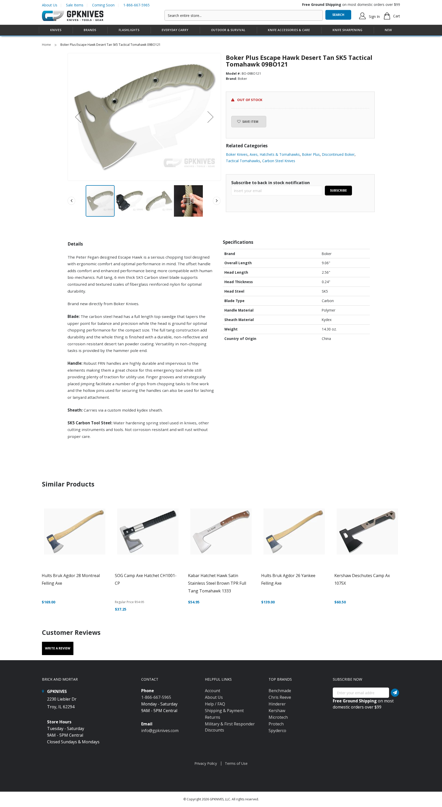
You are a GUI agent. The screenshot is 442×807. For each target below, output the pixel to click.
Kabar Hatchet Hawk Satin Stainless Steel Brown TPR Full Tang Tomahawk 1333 (217, 583)
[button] (78, 117)
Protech (276, 724)
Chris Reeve (280, 697)
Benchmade (280, 690)
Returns (212, 717)
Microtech (278, 717)
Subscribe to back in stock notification (270, 182)
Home (47, 44)
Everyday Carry (175, 30)
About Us (49, 5)
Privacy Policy (205, 763)
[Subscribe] (395, 693)
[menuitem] (55, 30)
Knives (55, 30)
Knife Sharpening (347, 30)
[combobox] (243, 15)
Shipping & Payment (224, 710)
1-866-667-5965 (136, 5)
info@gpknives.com (160, 730)
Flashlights (129, 30)
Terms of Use (236, 763)
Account (212, 690)
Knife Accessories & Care (289, 30)
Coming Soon (103, 5)
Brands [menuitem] (90, 30)
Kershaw (277, 710)
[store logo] (72, 16)
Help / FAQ (215, 704)
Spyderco (277, 730)
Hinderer (277, 704)
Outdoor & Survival (228, 30)
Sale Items (74, 5)
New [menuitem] (388, 30)
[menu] (221, 30)
